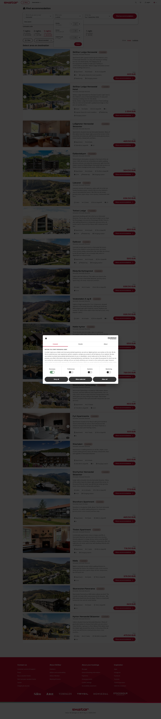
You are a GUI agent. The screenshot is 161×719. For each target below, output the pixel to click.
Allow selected (80, 379)
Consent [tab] (55, 344)
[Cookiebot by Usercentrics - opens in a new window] (109, 338)
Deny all (56, 379)
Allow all (104, 379)
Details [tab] (80, 344)
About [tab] (106, 344)
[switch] (71, 372)
